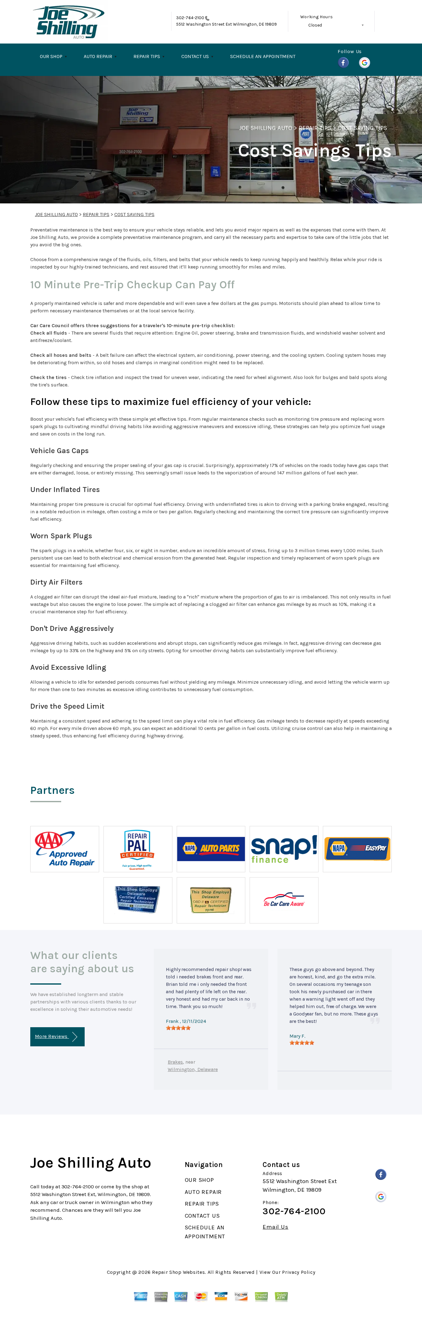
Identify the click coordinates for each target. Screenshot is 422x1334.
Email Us (275, 1227)
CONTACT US (195, 56)
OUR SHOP (51, 56)
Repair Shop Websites (178, 1272)
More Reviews (52, 1036)
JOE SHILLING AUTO (265, 127)
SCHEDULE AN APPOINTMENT (262, 56)
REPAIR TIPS (146, 56)
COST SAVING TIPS (362, 127)
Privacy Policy (298, 1272)
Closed (315, 25)
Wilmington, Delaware (193, 1069)
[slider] (178, 1027)
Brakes (175, 1062)
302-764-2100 (190, 17)
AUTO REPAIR (98, 56)
